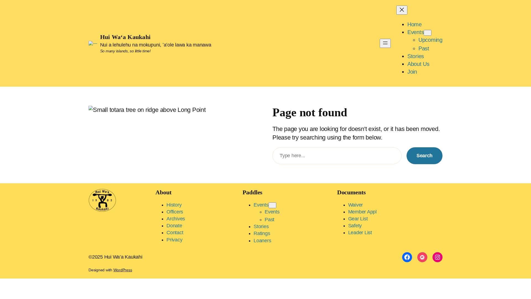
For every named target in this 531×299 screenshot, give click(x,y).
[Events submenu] (427, 33)
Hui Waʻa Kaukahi (125, 36)
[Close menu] (401, 10)
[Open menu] (385, 43)
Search (425, 155)
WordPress (122, 270)
